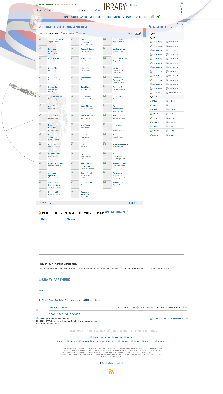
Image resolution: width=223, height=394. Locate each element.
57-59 (158, 67)
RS (172, 126)
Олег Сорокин (86, 182)
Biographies (73, 219)
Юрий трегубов (119, 163)
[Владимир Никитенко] (75, 197)
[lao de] (107, 73)
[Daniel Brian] (75, 92)
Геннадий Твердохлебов (119, 78)
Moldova (112, 341)
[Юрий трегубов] (107, 169)
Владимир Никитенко (85, 193)
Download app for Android (112, 363)
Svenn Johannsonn (118, 107)
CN (155, 105)
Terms (51, 300)
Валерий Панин (87, 49)
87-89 (158, 89)
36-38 (158, 55)
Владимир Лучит (55, 144)
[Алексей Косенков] (107, 150)
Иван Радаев (53, 58)
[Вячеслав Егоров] (43, 169)
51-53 (158, 63)
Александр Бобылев (117, 126)
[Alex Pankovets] (75, 131)
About (52, 313)
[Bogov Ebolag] (75, 112)
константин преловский (85, 164)
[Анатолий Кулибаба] (43, 178)
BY (155, 101)
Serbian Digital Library (46, 319)
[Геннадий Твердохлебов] (107, 83)
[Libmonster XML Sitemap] (111, 372)
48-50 (174, 59)
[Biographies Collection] (43, 131)
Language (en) (76, 300)
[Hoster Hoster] (43, 159)
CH (172, 101)
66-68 (174, 72)
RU (155, 131)
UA (172, 131)
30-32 (158, 50)
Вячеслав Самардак (52, 50)
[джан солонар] (107, 121)
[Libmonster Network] (167, 319)
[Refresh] (50, 203)
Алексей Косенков (120, 144)
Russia (62, 341)
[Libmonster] (37, 310)
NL (155, 126)
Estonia (137, 341)
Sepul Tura (52, 106)
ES (155, 109)
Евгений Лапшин (120, 58)
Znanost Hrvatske (55, 39)
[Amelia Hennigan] (43, 102)
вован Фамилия (87, 134)
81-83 (158, 84)
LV (171, 118)
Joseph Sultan (86, 58)
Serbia (130, 337)
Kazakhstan (98, 341)
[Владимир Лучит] (43, 150)
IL (170, 114)
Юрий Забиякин (87, 153)
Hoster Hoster (54, 153)
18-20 (158, 42)
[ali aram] (75, 150)
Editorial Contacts (58, 307)
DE (172, 105)
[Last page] (139, 202)
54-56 (174, 63)
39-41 (174, 55)
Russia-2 (149, 341)
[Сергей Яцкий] (75, 178)
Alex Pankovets (87, 125)
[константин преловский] (75, 169)
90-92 (174, 89)
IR (154, 118)
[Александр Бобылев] (107, 131)
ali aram (84, 144)
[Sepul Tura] (43, 112)
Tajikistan (125, 341)
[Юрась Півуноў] (107, 140)
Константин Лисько (53, 136)
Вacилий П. (117, 87)
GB (172, 109)
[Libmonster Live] (181, 15)
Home (41, 291)
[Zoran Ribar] (43, 73)
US (155, 135)
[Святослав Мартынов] (75, 45)
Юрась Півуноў (119, 134)
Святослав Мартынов (85, 40)
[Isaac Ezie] (75, 73)
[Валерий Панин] (75, 54)
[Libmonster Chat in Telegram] (138, 307)
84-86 (174, 84)
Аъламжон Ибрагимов (117, 174)
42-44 (158, 59)
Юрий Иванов (118, 182)
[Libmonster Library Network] (187, 319)
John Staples (86, 96)
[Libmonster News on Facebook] (181, 9)
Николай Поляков (88, 115)
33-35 (174, 50)
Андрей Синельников (118, 155)
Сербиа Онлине (119, 49)
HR (155, 114)
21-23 (174, 42)
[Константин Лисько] (43, 140)
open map (94, 321)
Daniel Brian (85, 87)
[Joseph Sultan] (75, 64)
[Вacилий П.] (107, 92)
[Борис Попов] (107, 45)
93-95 (158, 93)
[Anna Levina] (75, 83)
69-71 (158, 76)
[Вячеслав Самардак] (43, 54)
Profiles (46, 219)
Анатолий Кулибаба (52, 174)
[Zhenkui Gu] (43, 121)
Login (182, 23)
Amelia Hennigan (55, 96)
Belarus (73, 341)
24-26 (158, 46)
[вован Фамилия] (75, 140)
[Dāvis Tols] (107, 102)
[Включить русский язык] (182, 3)
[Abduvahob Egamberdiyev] (43, 188)
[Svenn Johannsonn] (107, 112)
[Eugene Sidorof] (43, 197)
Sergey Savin (53, 87)
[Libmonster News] (180, 6)
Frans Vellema (54, 77)
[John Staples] (75, 102)
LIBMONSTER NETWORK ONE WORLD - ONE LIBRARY (112, 331)
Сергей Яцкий (86, 172)
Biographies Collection (53, 126)
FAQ (56, 300)
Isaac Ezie (85, 68)
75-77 (158, 80)
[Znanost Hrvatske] (43, 45)
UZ (172, 135)
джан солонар (119, 115)
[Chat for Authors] (181, 12)
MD (155, 122)
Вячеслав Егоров (55, 163)
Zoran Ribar (53, 68)
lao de (115, 68)
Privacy (44, 300)
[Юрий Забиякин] (75, 159)
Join (176, 23)
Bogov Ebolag (86, 106)
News (60, 313)
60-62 (174, 67)
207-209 (176, 93)
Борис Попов (118, 39)
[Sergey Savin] (43, 92)
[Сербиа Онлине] (107, 54)
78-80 (174, 80)
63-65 (158, 72)
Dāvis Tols (117, 96)
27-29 (174, 46)
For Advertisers (73, 313)
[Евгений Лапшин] (107, 64)
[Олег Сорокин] (75, 188)
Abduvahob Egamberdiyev (54, 183)
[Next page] (135, 202)
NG (172, 122)
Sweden (118, 337)
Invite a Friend (64, 300)
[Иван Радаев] (43, 64)
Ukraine (85, 341)
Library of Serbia (94, 300)
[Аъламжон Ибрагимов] (107, 178)
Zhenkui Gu (53, 115)
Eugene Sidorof (54, 192)
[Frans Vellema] (43, 83)
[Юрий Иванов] (107, 188)
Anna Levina (86, 77)
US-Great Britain (102, 337)
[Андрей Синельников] (107, 159)
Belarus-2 (162, 341)
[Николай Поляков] (75, 121)
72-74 (174, 76)
